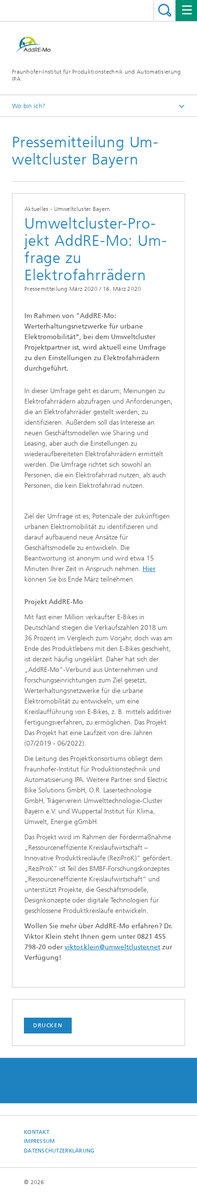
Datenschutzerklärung (59, 1151)
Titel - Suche (164, 10)
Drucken (48, 1025)
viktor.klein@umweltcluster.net (112, 947)
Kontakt (36, 1132)
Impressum (39, 1141)
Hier (148, 569)
